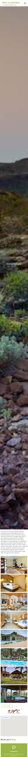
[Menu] (25, 3)
